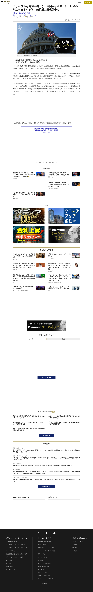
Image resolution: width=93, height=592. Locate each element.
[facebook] (46, 533)
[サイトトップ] (7, 2)
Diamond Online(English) (44, 541)
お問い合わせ (10, 566)
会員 (63, 339)
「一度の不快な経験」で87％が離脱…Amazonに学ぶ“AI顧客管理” (64, 423)
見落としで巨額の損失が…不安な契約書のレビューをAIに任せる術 (29, 417)
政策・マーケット (18, 15)
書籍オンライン (42, 554)
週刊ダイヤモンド (42, 544)
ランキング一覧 (46, 377)
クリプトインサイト (43, 572)
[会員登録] (88, 2)
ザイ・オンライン (42, 557)
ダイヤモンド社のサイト (45, 538)
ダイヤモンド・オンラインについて (16, 538)
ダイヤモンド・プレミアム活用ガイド (16, 548)
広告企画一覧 (52, 497)
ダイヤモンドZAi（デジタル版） (46, 551)
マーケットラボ (30, 339)
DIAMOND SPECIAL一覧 (21, 497)
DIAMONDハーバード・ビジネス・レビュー (50, 548)
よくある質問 (10, 560)
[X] (38, 533)
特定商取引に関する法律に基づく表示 (16, 554)
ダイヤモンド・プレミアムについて (16, 544)
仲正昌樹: (22, 13)
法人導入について (11, 569)
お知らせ (74, 551)
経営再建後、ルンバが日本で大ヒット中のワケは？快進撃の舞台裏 (29, 423)
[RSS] (54, 533)
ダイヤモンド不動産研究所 (45, 563)
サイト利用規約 (10, 551)
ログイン (80, 2)
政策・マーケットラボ (30, 15)
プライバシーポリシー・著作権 (14, 557)
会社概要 (74, 544)
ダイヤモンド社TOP (77, 541)
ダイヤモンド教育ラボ (44, 575)
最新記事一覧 (46, 486)
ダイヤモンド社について (79, 538)
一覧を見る (46, 435)
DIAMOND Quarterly (43, 566)
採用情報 (74, 548)
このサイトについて (11, 541)
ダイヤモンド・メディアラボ (45, 578)
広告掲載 (8, 563)
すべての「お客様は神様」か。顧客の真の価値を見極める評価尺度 (29, 429)
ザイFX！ (40, 560)
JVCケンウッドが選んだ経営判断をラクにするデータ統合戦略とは (64, 417)
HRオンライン (42, 569)
